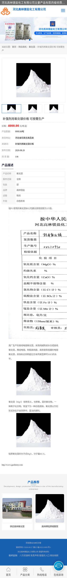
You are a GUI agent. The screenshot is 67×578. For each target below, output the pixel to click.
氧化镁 (32, 47)
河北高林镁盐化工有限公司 (28, 552)
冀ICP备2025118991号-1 (42, 547)
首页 (14, 47)
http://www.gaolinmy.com (12, 465)
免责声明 (34, 555)
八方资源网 (25, 555)
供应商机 (22, 47)
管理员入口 (44, 555)
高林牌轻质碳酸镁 (19, 526)
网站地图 (54, 555)
